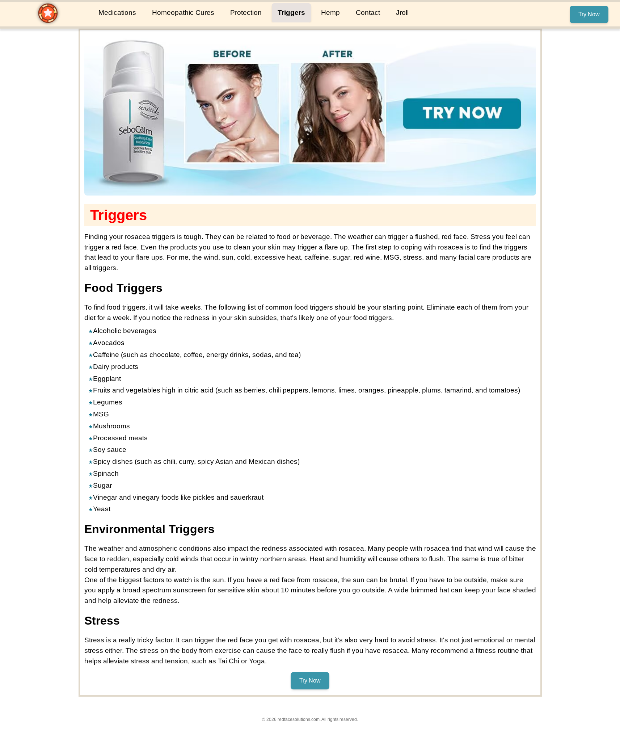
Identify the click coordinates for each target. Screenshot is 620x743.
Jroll (402, 12)
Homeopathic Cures (183, 12)
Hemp (330, 12)
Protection (246, 12)
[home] (48, 21)
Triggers (291, 12)
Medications (117, 12)
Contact (368, 12)
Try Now (589, 14)
